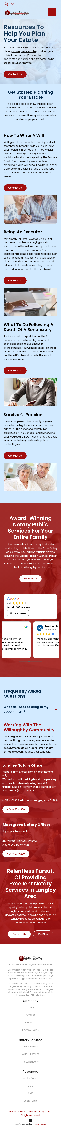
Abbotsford (36, 995)
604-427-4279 (16, 809)
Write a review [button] (18, 613)
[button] (52, 12)
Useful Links (31, 1101)
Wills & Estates (30, 1054)
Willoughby (13, 992)
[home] (17, 13)
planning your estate (23, 51)
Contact (30, 1022)
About (30, 1007)
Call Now (43, 934)
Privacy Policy (30, 1030)
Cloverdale (47, 986)
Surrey (44, 992)
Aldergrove (21, 986)
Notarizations (30, 1061)
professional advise (17, 168)
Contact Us (15, 74)
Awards (30, 1015)
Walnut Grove (14, 989)
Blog (30, 1085)
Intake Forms (30, 1078)
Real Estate (31, 1046)
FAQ (30, 1093)
